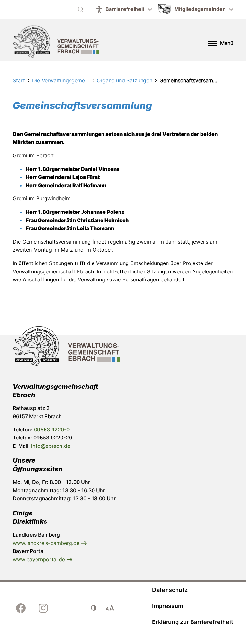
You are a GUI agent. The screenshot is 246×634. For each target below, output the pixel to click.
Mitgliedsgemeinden (200, 9)
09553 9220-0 (52, 429)
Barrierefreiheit (124, 9)
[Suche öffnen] (80, 9)
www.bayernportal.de (40, 559)
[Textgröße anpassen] (109, 608)
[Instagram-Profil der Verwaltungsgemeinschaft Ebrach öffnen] (43, 608)
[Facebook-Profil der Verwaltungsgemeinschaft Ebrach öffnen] (21, 608)
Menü (226, 43)
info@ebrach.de (50, 446)
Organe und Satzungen (124, 80)
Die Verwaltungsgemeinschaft (61, 80)
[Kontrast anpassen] (93, 608)
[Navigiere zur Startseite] (56, 43)
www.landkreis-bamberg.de (47, 543)
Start (19, 80)
